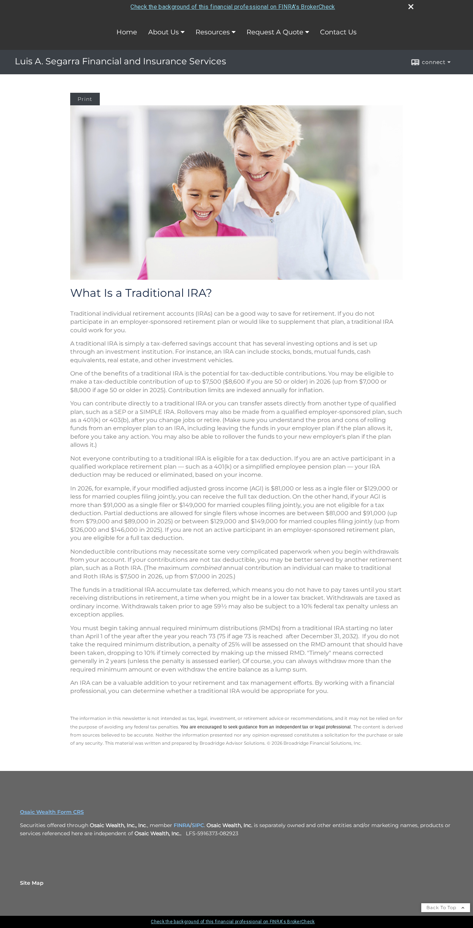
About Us (163, 32)
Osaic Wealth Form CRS (52, 812)
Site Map (32, 883)
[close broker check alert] (411, 7)
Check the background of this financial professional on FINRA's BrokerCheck (232, 6)
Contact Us (338, 32)
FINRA (182, 825)
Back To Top (442, 907)
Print (85, 99)
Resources (212, 32)
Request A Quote (274, 32)
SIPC (198, 825)
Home (126, 32)
